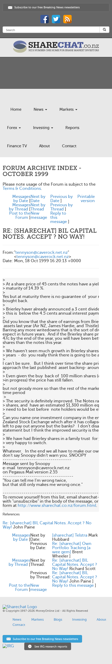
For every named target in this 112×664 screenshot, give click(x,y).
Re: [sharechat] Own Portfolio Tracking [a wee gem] (71, 547)
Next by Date (37, 198)
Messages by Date (21, 198)
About (44, 146)
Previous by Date (61, 198)
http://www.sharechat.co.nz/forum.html (57, 505)
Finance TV (17, 146)
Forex (12, 128)
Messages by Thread (19, 207)
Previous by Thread (61, 207)
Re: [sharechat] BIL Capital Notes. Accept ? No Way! (47, 525)
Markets (67, 109)
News (39, 109)
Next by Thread (37, 207)
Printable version (86, 198)
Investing (42, 128)
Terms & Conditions (22, 188)
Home (15, 109)
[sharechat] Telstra (69, 535)
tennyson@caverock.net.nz (41, 252)
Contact (69, 146)
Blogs (58, 619)
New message (38, 215)
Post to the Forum (19, 215)
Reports (72, 128)
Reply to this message (73, 585)
